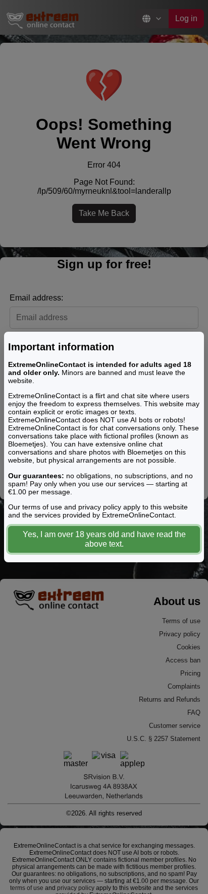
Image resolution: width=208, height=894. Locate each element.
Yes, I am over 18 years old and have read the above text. (104, 539)
